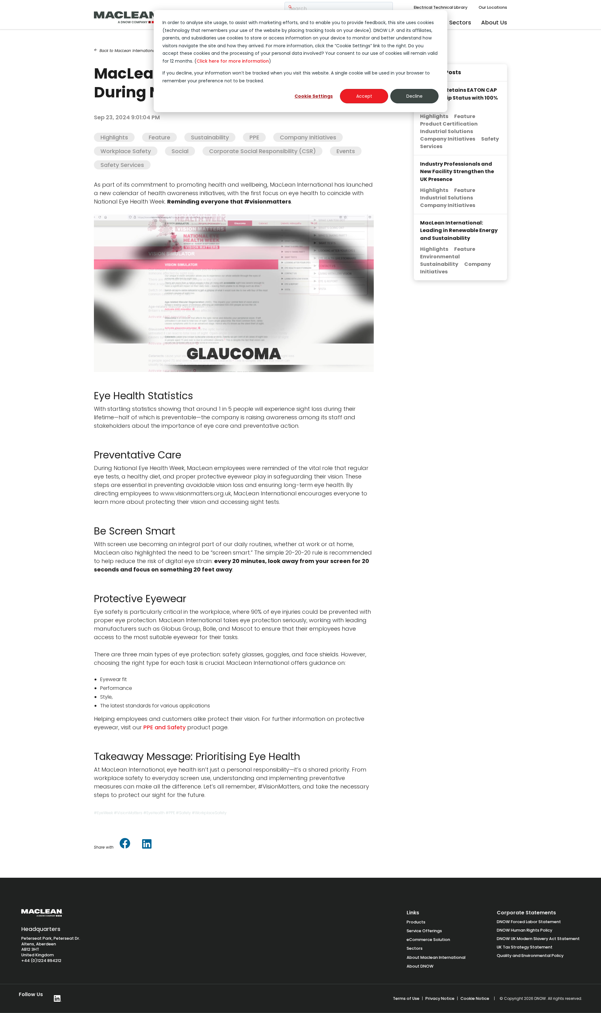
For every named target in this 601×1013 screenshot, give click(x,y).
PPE (254, 137)
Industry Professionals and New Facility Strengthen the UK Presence (457, 171)
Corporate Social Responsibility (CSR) (262, 151)
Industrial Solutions (446, 131)
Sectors (460, 22)
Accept (364, 96)
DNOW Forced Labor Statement (529, 921)
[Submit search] (290, 7)
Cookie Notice (474, 998)
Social (180, 151)
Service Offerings (424, 930)
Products (416, 922)
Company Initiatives (308, 137)
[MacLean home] (133, 15)
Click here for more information (233, 61)
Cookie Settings (314, 96)
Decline (414, 96)
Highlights (114, 137)
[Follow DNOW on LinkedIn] (58, 998)
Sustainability (210, 137)
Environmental (440, 256)
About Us (494, 22)
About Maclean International (436, 957)
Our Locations (493, 7)
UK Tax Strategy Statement (524, 947)
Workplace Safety (125, 151)
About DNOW (420, 966)
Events (345, 151)
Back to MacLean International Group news (137, 50)
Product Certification (449, 123)
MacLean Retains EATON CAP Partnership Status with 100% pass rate (459, 97)
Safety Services (122, 165)
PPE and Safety (164, 727)
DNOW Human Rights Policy (524, 930)
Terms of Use (406, 998)
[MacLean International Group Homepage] (42, 916)
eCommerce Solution (428, 939)
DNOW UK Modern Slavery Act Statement (538, 938)
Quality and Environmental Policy (530, 955)
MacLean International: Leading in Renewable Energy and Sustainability (459, 230)
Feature (159, 137)
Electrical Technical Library (440, 7)
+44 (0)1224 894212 (41, 960)
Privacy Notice (440, 998)
